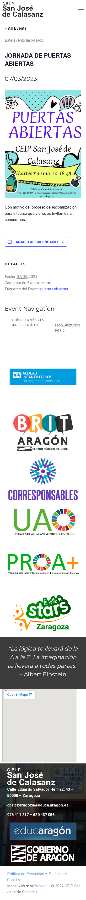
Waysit (41, 886)
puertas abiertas (54, 289)
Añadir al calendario (37, 241)
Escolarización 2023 (67, 327)
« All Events (16, 28)
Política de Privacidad (25, 874)
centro (46, 283)
